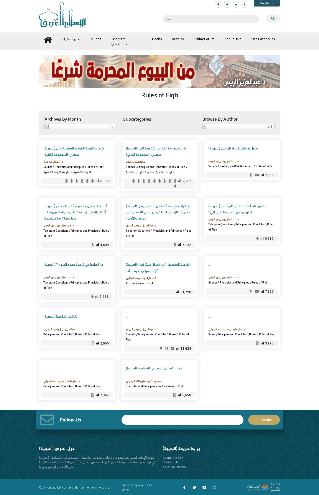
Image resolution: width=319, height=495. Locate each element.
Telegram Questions (55, 230)
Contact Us (170, 462)
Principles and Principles (69, 166)
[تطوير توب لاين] (263, 486)
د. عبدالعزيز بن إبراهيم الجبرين (60, 329)
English (265, 3)
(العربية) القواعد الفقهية (60, 316)
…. (209, 264)
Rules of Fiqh (95, 166)
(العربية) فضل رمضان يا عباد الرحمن (233, 148)
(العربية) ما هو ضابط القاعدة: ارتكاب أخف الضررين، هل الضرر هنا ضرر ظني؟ (237, 209)
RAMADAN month (242, 166)
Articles (130, 283)
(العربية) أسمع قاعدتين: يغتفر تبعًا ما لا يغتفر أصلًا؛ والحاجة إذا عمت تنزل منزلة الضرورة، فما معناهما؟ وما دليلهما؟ (75, 212)
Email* (182, 418)
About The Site (173, 457)
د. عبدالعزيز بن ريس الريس (223, 161)
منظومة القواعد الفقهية (57, 172)
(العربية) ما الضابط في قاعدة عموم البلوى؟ (73, 264)
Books (79, 334)
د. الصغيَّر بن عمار (53, 161)
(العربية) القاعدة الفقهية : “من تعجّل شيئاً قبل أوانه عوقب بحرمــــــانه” (158, 267)
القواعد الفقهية (82, 172)
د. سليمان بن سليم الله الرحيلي (226, 329)
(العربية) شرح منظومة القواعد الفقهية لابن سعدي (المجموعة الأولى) (156, 151)
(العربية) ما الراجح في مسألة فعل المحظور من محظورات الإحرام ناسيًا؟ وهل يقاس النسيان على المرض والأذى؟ (159, 212)
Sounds (48, 166)
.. (127, 316)
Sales (211, 334)
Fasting (224, 166)
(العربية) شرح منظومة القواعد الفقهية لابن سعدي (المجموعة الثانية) (73, 151)
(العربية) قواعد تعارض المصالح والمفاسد (154, 368)
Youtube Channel (174, 466)
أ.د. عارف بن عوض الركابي (141, 277)
